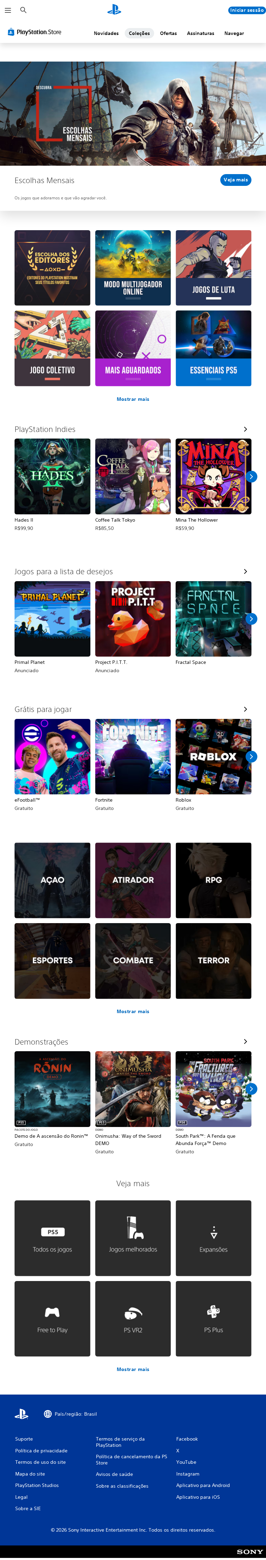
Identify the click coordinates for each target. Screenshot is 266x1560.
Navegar (234, 33)
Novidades (106, 33)
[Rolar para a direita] (251, 477)
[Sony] (250, 1556)
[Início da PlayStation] (114, 10)
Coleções (139, 33)
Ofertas (168, 33)
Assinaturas (200, 33)
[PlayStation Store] (36, 31)
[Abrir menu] (8, 10)
